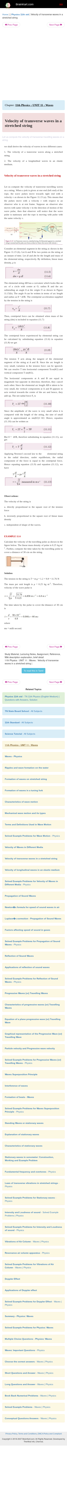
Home (5, 14)
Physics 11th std (20, 14)
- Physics (32, 836)
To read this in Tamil (33, 670)
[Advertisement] (33, 63)
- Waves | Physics (27, 1241)
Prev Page (12, 24)
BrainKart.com (25, 4)
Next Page (54, 24)
